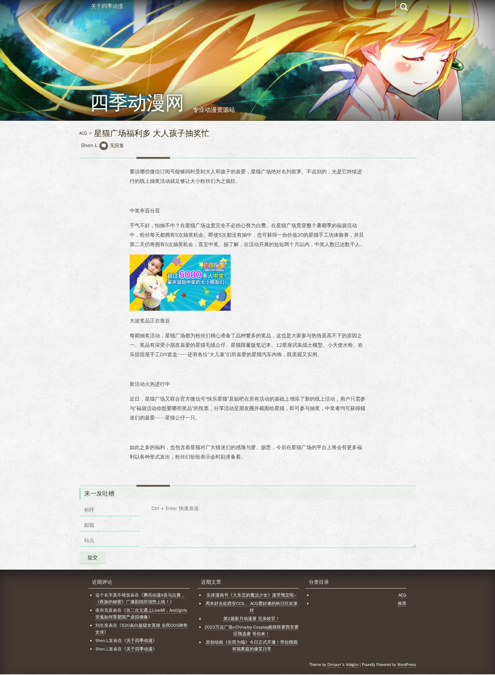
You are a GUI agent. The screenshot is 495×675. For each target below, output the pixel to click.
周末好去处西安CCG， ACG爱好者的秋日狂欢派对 (251, 607)
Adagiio (352, 664)
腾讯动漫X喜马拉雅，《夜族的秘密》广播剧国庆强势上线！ (140, 598)
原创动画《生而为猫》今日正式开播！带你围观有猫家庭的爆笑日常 (252, 645)
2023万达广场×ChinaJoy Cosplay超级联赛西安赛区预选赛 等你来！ (251, 630)
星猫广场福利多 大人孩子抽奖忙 (151, 133)
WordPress (406, 664)
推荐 (402, 603)
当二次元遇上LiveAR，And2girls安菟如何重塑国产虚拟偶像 (141, 613)
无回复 (117, 145)
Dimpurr (334, 664)
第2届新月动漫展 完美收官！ (251, 618)
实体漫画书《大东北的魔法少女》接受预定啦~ (251, 595)
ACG (83, 133)
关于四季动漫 (107, 6)
